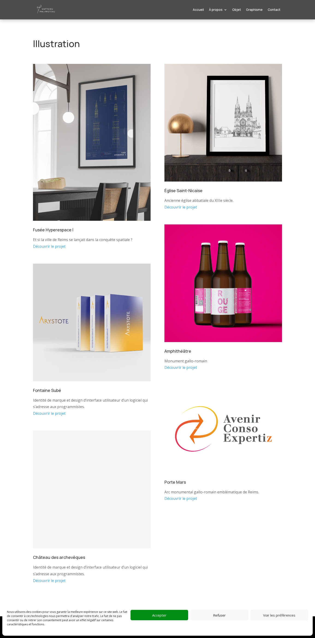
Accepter (159, 615)
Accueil (198, 9)
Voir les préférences (279, 615)
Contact (274, 9)
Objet (236, 9)
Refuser (219, 615)
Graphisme (254, 9)
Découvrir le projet (49, 246)
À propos (216, 9)
